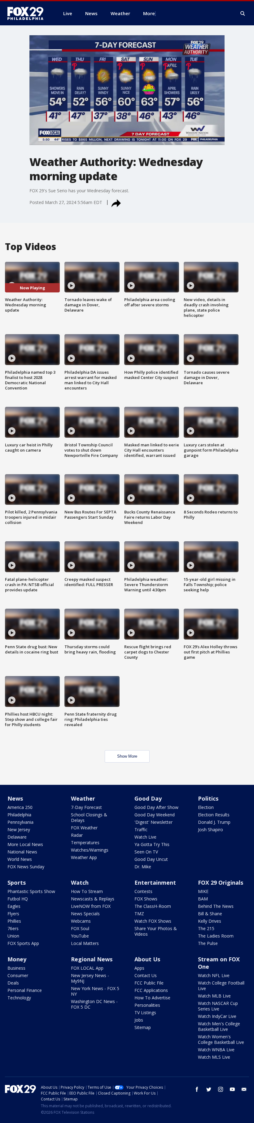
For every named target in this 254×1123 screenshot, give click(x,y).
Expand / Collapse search (243, 14)
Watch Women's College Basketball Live (221, 1039)
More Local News (25, 844)
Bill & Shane (210, 914)
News (15, 798)
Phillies (14, 921)
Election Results (214, 815)
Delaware (17, 837)
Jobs (138, 1020)
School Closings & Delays (89, 817)
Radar (77, 835)
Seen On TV (146, 852)
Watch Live (145, 837)
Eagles (13, 906)
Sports (16, 882)
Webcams (81, 921)
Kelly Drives (209, 921)
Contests (143, 891)
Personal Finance (24, 990)
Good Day (148, 798)
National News (22, 852)
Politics (208, 798)
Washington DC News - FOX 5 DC (94, 1004)
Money (16, 959)
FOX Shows (145, 899)
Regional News (91, 959)
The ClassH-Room (152, 906)
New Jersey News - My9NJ (90, 978)
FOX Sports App (23, 943)
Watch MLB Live (214, 996)
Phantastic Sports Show (31, 891)
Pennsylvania (20, 822)
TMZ (139, 914)
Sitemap (142, 1027)
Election (206, 807)
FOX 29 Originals (220, 882)
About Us (147, 959)
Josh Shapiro (210, 829)
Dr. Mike (142, 867)
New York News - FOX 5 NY (95, 991)
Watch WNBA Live (216, 1050)
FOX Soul (80, 928)
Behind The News (216, 906)
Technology (19, 998)
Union (13, 936)
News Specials (85, 914)
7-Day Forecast (86, 807)
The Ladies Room (216, 936)
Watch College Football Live (221, 985)
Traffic (140, 829)
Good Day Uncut (151, 859)
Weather (83, 798)
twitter (209, 1089)
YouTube (80, 936)
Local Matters (85, 943)
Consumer (17, 975)
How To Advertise (152, 998)
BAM (203, 899)
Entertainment (155, 882)
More (149, 13)
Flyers (13, 914)
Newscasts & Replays (92, 899)
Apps (139, 968)
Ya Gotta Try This (151, 844)
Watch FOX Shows (152, 921)
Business (16, 968)
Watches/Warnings (89, 850)
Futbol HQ (17, 899)
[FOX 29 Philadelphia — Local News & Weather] (27, 13)
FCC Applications (151, 990)
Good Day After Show (156, 807)
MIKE (203, 891)
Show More (127, 756)
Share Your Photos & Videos (155, 931)
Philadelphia (19, 815)
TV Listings (145, 1012)
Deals (13, 983)
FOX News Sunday (25, 867)
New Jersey (18, 829)
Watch (80, 882)
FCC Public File (149, 983)
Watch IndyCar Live (217, 1016)
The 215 (206, 928)
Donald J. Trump (214, 822)
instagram (221, 1089)
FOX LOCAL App (87, 968)
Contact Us (145, 975)
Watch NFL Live (214, 975)
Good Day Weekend (154, 815)
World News (19, 859)
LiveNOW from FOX (91, 906)
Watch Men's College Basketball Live (219, 1026)
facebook (197, 1089)
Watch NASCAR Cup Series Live (218, 1006)
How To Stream (87, 891)
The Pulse (208, 943)
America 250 (20, 807)
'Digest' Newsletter (153, 822)
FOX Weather (84, 828)
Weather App (84, 857)
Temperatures (85, 842)
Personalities (147, 1005)
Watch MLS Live (214, 1057)
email (244, 1089)
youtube (232, 1089)
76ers (13, 928)
